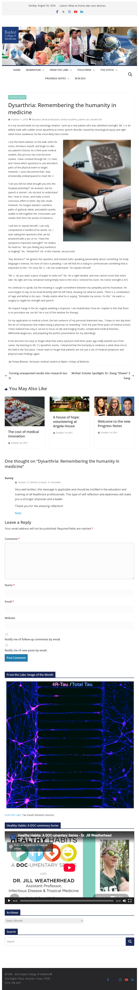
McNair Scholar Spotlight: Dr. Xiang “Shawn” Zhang (101, 375)
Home (17, 69)
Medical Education (51, 119)
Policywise (84, 69)
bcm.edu (80, 78)
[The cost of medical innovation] (24, 399)
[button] (42, 70)
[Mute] (124, 900)
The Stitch (107, 69)
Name (10, 585)
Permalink (56, 482)
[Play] (9, 900)
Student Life (96, 119)
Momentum (33, 69)
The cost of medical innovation (23, 433)
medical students (69, 119)
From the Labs (13, 815)
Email (9, 601)
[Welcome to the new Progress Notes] (114, 399)
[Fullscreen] (130, 900)
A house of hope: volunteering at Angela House (66, 421)
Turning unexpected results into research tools (38, 375)
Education (36, 119)
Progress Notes (55, 78)
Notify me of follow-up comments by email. (33, 639)
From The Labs (59, 69)
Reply (18, 513)
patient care (84, 119)
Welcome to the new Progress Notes (114, 423)
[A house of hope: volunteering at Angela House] (69, 399)
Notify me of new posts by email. (26, 650)
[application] (69, 867)
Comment (12, 539)
